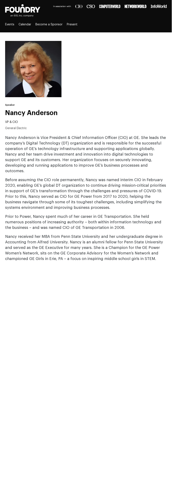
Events (9, 24)
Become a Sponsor (49, 24)
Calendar (25, 24)
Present (72, 24)
